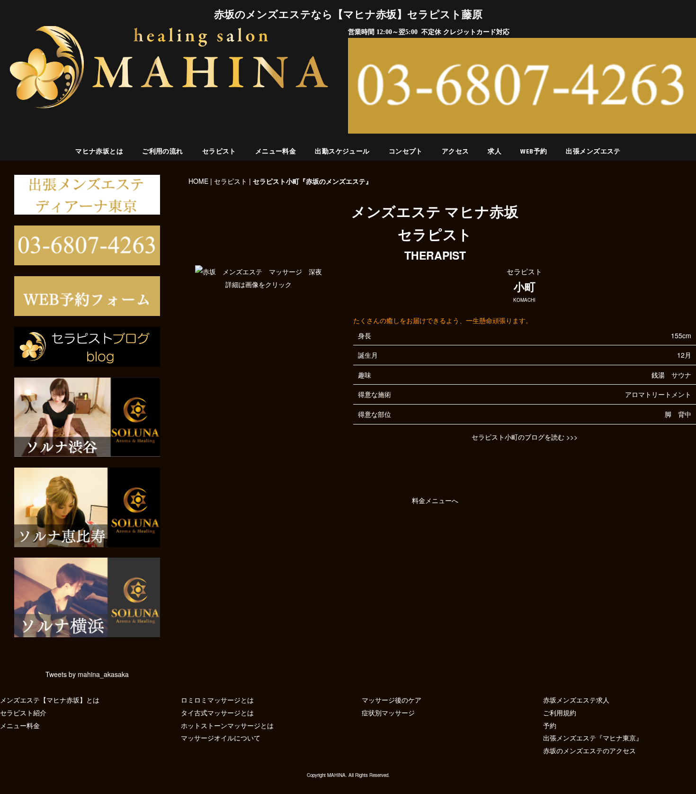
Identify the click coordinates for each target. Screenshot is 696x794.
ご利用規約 (559, 712)
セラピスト (219, 151)
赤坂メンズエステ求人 (576, 699)
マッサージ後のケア (391, 699)
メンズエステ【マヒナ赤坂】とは (49, 699)
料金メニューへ (435, 500)
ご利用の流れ (162, 151)
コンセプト (406, 151)
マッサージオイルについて (220, 737)
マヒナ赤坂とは (99, 151)
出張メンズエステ (593, 151)
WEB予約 (533, 151)
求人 (494, 151)
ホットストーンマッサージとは (227, 725)
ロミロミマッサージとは (217, 699)
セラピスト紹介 (23, 712)
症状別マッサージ (388, 712)
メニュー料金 (275, 151)
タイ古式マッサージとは (217, 712)
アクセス (455, 151)
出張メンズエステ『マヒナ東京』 (592, 737)
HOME (198, 181)
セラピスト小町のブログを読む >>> (525, 437)
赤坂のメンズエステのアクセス (589, 750)
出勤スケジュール (342, 151)
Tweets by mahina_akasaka (87, 674)
